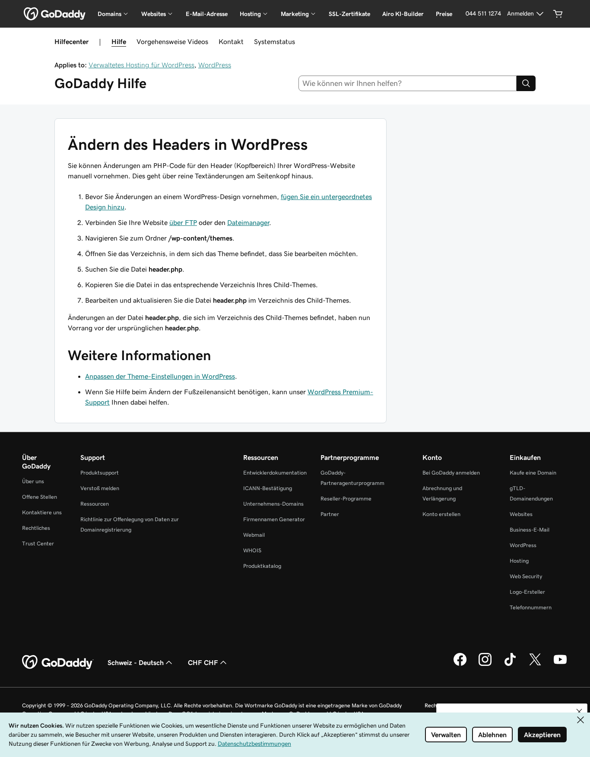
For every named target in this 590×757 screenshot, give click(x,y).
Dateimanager (248, 222)
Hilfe (118, 41)
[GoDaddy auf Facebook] (460, 664)
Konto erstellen (441, 514)
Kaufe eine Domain (533, 472)
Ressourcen (94, 504)
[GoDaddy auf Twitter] (535, 664)
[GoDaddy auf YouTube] (560, 664)
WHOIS (252, 550)
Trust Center (38, 543)
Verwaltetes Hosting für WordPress (141, 64)
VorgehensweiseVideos (172, 41)
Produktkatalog (262, 566)
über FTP (183, 222)
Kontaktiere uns (42, 512)
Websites (521, 514)
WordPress (214, 64)
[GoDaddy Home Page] (58, 662)
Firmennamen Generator (274, 519)
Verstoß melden (99, 488)
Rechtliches (36, 528)
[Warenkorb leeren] (558, 14)
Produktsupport (99, 472)
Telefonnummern (531, 607)
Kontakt (231, 41)
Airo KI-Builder (403, 14)
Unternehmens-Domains (273, 504)
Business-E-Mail (529, 529)
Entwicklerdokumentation (275, 472)
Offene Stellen (39, 497)
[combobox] (407, 83)
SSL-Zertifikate (349, 14)
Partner (329, 514)
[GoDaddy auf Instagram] (485, 664)
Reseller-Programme (345, 498)
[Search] (526, 83)
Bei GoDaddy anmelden (451, 472)
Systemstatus (274, 41)
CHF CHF (203, 662)
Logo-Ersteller (527, 592)
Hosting (519, 561)
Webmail (254, 535)
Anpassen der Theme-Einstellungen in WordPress (160, 376)
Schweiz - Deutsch (136, 662)
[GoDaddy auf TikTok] (510, 664)
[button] (579, 711)
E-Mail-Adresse (207, 14)
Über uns (33, 481)
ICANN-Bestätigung (267, 488)
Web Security (526, 576)
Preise (444, 14)
